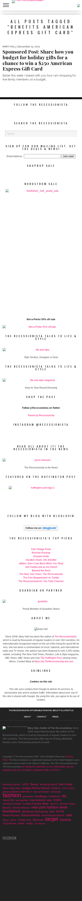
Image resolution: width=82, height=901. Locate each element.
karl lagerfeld (22, 800)
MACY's (54, 804)
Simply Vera (24, 820)
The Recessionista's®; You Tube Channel (41, 581)
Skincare (38, 819)
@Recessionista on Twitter (45, 408)
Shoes (6, 820)
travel (21, 823)
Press (55, 717)
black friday (65, 784)
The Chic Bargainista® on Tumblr (41, 577)
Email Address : (15, 156)
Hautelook (54, 796)
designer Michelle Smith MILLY (17, 792)
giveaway (28, 796)
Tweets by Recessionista (41, 415)
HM (64, 796)
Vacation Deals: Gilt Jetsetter (41, 560)
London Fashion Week (36, 803)
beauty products (48, 784)
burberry (55, 788)
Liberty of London (12, 803)
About (27, 717)
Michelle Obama (67, 804)
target (51, 819)
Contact (41, 717)
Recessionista (30, 815)
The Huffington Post (51, 658)
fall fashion (56, 792)
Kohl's (58, 800)
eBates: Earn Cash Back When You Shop (41, 563)
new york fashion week (49, 807)
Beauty (34, 784)
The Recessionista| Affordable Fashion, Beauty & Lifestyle (41, 710)
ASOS (25, 784)
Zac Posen (40, 823)
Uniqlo (29, 823)
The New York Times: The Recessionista (41, 574)
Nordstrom (11, 811)
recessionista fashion (52, 815)
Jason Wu (8, 800)
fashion (12, 795)
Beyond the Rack (41, 570)
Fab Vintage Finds (41, 549)
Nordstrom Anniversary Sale (38, 811)
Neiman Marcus (21, 807)
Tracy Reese (9, 823)
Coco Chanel (68, 788)
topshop (65, 819)
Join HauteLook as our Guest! (41, 567)
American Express (11, 784)
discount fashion (41, 792)
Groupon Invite (41, 556)
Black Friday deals (11, 788)
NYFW (60, 811)
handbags (41, 796)
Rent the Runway (41, 552)
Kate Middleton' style (41, 800)
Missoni (7, 807)
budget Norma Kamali (36, 788)
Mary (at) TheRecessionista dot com (53, 661)
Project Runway (11, 815)
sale (69, 815)
